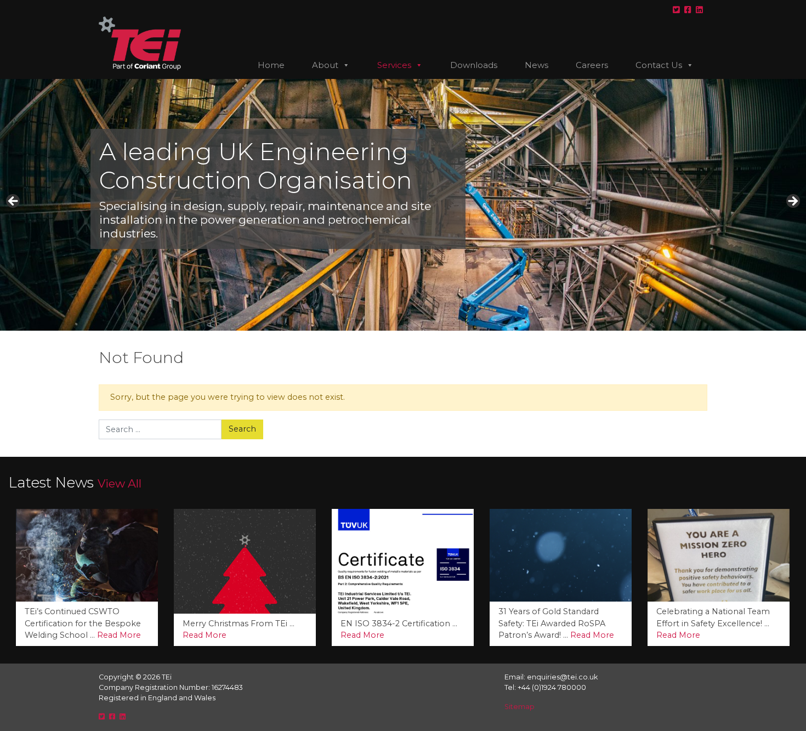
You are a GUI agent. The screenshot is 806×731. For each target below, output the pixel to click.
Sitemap (519, 706)
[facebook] (687, 10)
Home (271, 65)
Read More (47, 635)
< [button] (13, 202)
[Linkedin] (699, 10)
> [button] (792, 202)
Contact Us (658, 65)
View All (119, 483)
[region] (403, 205)
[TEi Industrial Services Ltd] (140, 47)
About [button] (325, 65)
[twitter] (676, 10)
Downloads (473, 65)
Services (394, 65)
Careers (592, 65)
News (536, 65)
